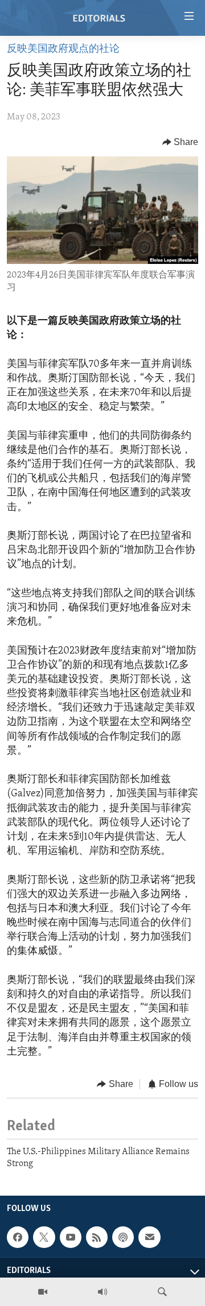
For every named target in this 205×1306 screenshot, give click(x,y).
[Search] (162, 1292)
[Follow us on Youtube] (70, 1237)
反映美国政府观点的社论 (63, 49)
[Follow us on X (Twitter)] (44, 1237)
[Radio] (102, 1292)
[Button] (180, 142)
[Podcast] (123, 1237)
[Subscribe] (149, 1237)
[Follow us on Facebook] (17, 1237)
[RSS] (97, 1237)
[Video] (43, 1292)
